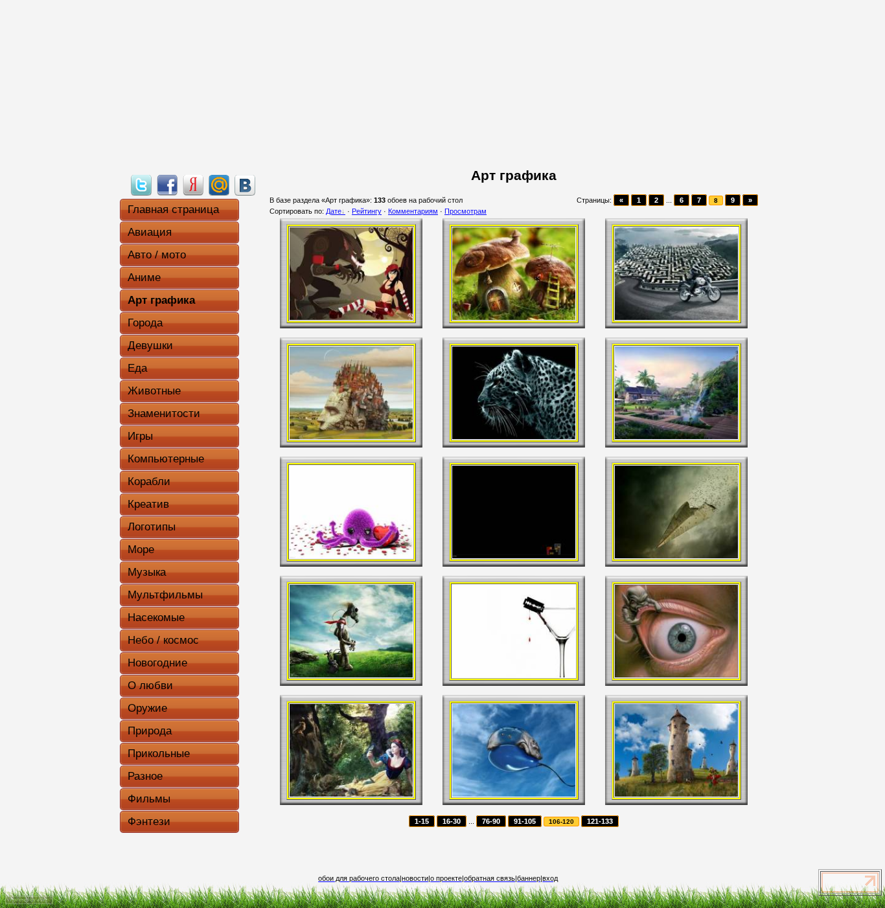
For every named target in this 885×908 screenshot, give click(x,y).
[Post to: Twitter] (141, 184)
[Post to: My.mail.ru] (219, 184)
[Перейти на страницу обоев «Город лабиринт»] (676, 317)
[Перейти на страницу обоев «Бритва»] (513, 675)
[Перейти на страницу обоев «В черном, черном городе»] (513, 556)
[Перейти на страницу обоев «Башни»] (676, 794)
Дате (333, 211)
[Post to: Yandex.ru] (193, 184)
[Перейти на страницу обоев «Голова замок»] (351, 436)
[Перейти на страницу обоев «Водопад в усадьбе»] (676, 436)
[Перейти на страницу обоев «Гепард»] (513, 436)
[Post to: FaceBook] (167, 184)
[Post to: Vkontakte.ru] (245, 184)
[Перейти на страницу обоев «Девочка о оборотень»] (351, 317)
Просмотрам (465, 211)
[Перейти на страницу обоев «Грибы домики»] (513, 317)
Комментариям (413, 211)
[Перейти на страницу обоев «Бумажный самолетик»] (676, 556)
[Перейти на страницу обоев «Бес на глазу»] (676, 675)
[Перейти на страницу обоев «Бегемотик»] (513, 794)
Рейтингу (367, 211)
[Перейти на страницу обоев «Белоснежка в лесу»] (351, 794)
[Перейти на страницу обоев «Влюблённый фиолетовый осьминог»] (351, 556)
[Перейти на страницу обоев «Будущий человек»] (351, 675)
